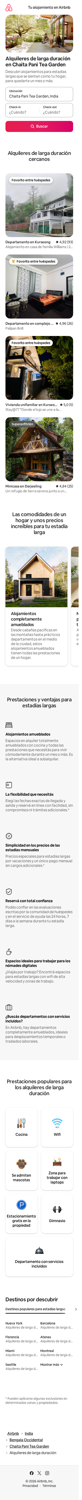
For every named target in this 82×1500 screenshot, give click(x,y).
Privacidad (30, 1486)
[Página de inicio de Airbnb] (8, 7)
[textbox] (22, 112)
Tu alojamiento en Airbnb (49, 7)
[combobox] (39, 96)
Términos (49, 1486)
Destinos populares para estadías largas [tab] (35, 1309)
